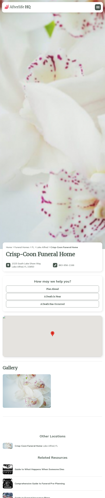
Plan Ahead (52, 289)
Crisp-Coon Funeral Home (28, 445)
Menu (97, 5)
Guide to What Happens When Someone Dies (39, 469)
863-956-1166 (66, 265)
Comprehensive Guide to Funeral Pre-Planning (40, 483)
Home (9, 247)
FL (33, 247)
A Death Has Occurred (52, 304)
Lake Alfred (42, 247)
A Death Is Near (52, 296)
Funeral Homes (21, 247)
